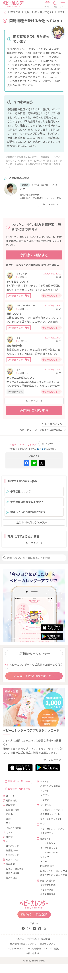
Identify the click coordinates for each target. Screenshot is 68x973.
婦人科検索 (11, 877)
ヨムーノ (44, 861)
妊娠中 (9, 814)
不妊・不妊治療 (13, 827)
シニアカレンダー (49, 852)
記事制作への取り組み (19, 781)
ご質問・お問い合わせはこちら (34, 676)
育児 (8, 823)
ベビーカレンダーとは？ (28, 938)
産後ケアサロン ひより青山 (51, 870)
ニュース (10, 795)
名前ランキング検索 (50, 785)
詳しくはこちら (52, 760)
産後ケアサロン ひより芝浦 (51, 875)
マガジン (44, 795)
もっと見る (32, 401)
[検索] (55, 4)
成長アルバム (12, 859)
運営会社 (45, 938)
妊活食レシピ (12, 854)
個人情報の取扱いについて (23, 943)
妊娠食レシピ (12, 850)
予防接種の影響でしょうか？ (26, 501)
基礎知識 (15, 12)
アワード (44, 790)
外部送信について (46, 943)
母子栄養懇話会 (47, 894)
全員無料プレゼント (50, 814)
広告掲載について (40, 948)
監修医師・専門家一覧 (19, 788)
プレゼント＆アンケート (51, 809)
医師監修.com (47, 865)
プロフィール (48, 204)
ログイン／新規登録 (34, 914)
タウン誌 (44, 799)
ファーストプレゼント (51, 818)
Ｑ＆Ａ (9, 832)
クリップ (51, 443)
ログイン (41, 448)
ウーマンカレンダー (50, 847)
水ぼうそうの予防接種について (28, 512)
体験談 (9, 836)
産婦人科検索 (12, 873)
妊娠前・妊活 (12, 809)
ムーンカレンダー (48, 843)
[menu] (63, 4)
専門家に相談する (34, 254)
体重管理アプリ (47, 833)
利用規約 (54, 948)
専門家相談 (11, 800)
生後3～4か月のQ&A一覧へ (31, 522)
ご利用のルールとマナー (34, 653)
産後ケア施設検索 (15, 868)
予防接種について (20, 491)
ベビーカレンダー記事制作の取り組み (40, 430)
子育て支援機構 (47, 884)
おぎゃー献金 (46, 889)
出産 (8, 818)
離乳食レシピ (12, 845)
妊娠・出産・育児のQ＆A (38, 12)
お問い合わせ (32, 953)
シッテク (44, 856)
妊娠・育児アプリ (52, 424)
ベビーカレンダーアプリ (51, 828)
